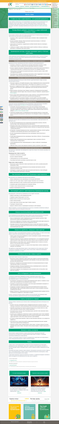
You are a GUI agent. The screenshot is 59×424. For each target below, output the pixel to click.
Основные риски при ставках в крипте (55, 18)
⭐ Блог (15, 9)
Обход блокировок (34, 6)
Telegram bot (43, 4)
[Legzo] (1, 122)
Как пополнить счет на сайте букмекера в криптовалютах (55, 10)
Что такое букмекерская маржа (55, 25)
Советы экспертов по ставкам (55, 21)
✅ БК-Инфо (11, 9)
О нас (44, 422)
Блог (44, 421)
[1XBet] (1, 106)
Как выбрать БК (24, 105)
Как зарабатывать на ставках (18, 250)
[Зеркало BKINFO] (10, 4)
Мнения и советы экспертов (54, 23)
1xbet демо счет (29, 422)
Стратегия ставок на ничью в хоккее (54, 27)
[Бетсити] (1, 117)
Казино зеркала (29, 421)
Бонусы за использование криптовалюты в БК (54, 15)
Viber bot (34, 4)
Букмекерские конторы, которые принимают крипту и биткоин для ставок (55, 7)
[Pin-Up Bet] (1, 121)
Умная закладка (27, 4)
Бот (31, 4)
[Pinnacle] (1, 110)
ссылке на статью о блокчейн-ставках (21, 110)
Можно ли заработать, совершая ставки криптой (55, 17)
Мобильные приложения (15, 421)
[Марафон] (1, 109)
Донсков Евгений (13, 365)
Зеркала (27, 6)
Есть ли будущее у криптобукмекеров (54, 20)
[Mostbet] (1, 118)
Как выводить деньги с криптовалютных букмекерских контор (55, 12)
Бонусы (22, 6)
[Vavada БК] (1, 113)
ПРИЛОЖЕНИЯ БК (45, 6)
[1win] (1, 114)
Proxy (38, 4)
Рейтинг (17, 6)
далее (18, 391)
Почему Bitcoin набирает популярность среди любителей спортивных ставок (55, 5)
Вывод (53, 24)
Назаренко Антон (13, 360)
